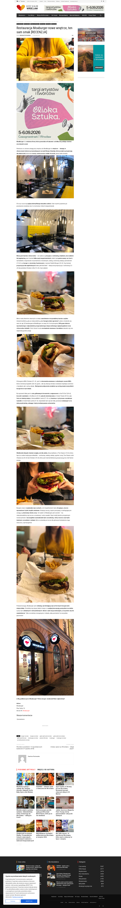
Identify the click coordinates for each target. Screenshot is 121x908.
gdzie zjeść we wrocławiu (59, 736)
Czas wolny (19, 784)
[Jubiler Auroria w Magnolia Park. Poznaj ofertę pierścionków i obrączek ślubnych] (65, 802)
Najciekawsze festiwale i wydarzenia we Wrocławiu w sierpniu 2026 (45, 835)
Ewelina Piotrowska (25, 35)
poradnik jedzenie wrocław (23, 740)
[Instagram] (103, 1)
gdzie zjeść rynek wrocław (46, 736)
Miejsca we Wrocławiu (35, 23)
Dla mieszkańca (28, 21)
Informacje (48, 23)
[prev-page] (18, 844)
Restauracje (54, 23)
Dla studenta (26, 23)
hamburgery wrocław (33, 738)
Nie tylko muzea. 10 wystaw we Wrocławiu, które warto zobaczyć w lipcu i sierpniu (64, 836)
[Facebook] (101, 1)
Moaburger (26, 710)
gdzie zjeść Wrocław (21, 738)
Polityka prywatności (17, 897)
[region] (21, 889)
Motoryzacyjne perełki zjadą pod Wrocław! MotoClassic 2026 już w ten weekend (44, 812)
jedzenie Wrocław (44, 738)
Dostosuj (13, 901)
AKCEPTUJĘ (29, 901)
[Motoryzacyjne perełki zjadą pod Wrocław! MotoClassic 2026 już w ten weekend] (45, 802)
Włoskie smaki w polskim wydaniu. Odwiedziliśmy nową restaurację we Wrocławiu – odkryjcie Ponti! (25, 813)
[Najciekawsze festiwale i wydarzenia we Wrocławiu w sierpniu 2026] (45, 826)
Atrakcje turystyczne (21, 831)
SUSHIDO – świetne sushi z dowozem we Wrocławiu (45, 787)
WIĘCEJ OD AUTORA (45, 770)
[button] (100, 15)
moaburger (52, 738)
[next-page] (20, 844)
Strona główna (20, 21)
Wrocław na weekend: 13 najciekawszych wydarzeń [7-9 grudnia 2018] (29, 747)
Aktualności (58, 784)
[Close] (38, 875)
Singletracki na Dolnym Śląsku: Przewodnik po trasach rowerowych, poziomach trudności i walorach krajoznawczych (25, 837)
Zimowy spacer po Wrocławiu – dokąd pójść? (62, 747)
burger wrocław (24, 736)
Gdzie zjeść (42, 23)
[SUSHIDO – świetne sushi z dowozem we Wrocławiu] (45, 779)
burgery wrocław (34, 736)
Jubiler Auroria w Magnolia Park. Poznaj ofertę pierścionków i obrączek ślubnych (65, 812)
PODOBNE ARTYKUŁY (26, 770)
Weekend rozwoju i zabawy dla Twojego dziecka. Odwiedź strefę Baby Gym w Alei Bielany (25, 789)
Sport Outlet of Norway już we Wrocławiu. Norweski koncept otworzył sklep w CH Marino (64, 790)
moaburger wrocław (61, 738)
